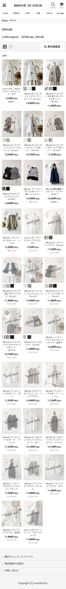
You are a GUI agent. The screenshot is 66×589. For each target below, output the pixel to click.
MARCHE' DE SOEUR (28, 5)
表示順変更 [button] (53, 46)
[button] (4, 5)
